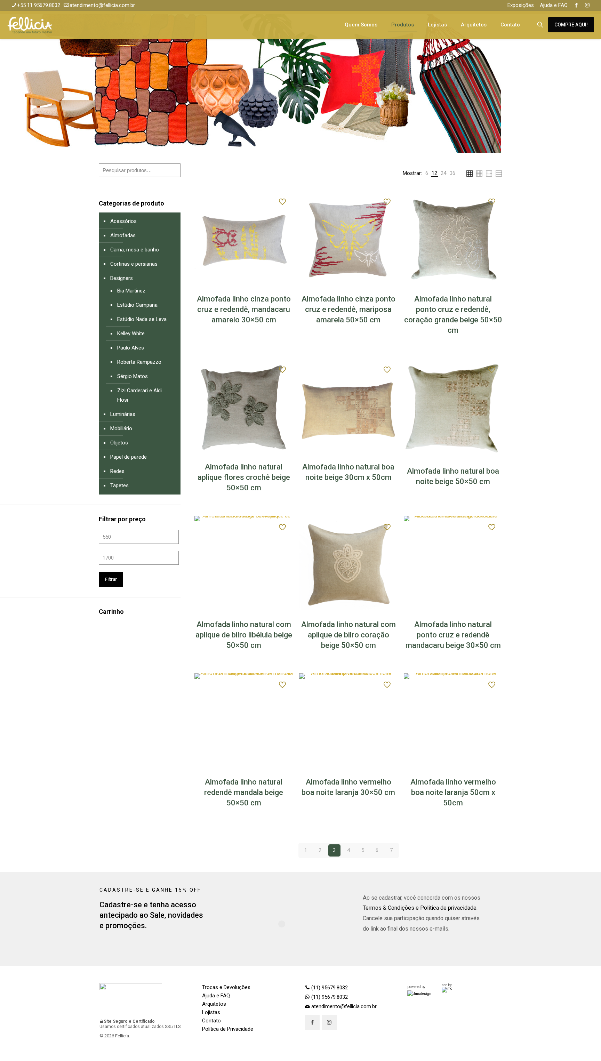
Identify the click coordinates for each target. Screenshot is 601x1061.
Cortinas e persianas (134, 264)
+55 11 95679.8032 (38, 5)
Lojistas (211, 1012)
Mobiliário (121, 428)
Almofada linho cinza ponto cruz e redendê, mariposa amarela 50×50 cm (348, 309)
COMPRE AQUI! (571, 24)
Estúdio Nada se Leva (142, 319)
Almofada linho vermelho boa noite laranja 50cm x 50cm (453, 792)
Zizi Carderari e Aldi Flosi (139, 395)
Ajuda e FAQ (554, 5)
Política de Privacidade (227, 1029)
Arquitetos (214, 1004)
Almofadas (123, 235)
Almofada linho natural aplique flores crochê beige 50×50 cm (244, 477)
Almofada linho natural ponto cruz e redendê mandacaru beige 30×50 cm (453, 635)
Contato (211, 1021)
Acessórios (123, 221)
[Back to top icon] (567, 1046)
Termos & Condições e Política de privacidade (419, 908)
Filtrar (111, 579)
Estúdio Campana (137, 305)
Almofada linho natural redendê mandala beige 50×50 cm (243, 792)
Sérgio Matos (132, 376)
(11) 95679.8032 (329, 987)
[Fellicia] (30, 25)
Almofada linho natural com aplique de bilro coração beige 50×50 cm (348, 635)
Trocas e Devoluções (226, 987)
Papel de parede (128, 457)
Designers (121, 278)
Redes (117, 471)
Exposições (520, 5)
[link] (427, 173)
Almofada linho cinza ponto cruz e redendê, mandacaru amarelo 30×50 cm (244, 309)
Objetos (119, 443)
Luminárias (122, 414)
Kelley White (131, 333)
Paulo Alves (130, 348)
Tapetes (119, 485)
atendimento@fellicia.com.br (102, 5)
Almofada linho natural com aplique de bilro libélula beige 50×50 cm (243, 635)
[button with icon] (312, 1022)
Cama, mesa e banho (134, 250)
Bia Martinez (131, 291)
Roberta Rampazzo (139, 362)
